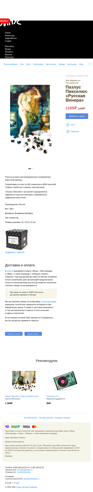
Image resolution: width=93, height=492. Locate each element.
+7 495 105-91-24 (37, 467)
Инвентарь (10, 35)
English (16, 483)
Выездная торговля (62, 418)
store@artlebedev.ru (25, 470)
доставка (13, 437)
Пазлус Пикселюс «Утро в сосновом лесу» (22, 396)
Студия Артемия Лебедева (26, 487)
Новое (8, 33)
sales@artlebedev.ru (31, 479)
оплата (22, 437)
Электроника (38, 64)
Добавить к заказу (77, 116)
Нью (22, 64)
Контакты (8, 456)
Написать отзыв (14, 334)
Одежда (62, 64)
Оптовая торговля (46, 418)
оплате (10, 271)
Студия (8, 41)
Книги (28, 64)
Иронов (8, 54)
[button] (29, 168)
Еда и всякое (51, 64)
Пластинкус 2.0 (52, 396)
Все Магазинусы (30, 418)
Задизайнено (11, 38)
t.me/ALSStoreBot (24, 472)
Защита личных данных (14, 442)
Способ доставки (48, 302)
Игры (81, 64)
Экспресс (9, 52)
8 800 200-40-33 (19, 467)
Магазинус (9, 46)
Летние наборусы (11, 64)
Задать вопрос (33, 334)
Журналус (9, 57)
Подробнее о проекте (14, 252)
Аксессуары (72, 64)
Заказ (7, 437)
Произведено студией (74, 76)
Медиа (8, 49)
